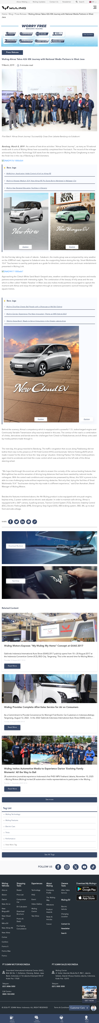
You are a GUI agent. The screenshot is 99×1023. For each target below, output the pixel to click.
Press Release (21, 14)
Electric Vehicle (64, 908)
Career (49, 924)
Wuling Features (11, 820)
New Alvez (6, 933)
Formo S (5, 946)
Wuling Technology (12, 814)
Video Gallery (37, 904)
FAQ (33, 895)
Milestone (50, 905)
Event (34, 899)
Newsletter (65, 928)
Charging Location (64, 915)
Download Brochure (20, 913)
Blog (11, 14)
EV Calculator (22, 907)
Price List (20, 895)
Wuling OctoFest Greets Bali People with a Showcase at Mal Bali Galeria (34, 307)
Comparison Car (21, 901)
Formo (4, 956)
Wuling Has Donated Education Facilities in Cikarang (26, 188)
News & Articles (49, 918)
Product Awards (49, 911)
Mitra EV (5, 923)
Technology (36, 890)
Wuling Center (34, 910)
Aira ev (4, 890)
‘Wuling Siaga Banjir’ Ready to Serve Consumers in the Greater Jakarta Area (36, 321)
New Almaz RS (7, 928)
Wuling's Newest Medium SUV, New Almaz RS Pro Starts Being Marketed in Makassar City (41, 181)
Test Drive (35, 916)
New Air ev (6, 904)
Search (64, 933)
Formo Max (6, 951)
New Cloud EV (6, 917)
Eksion (4, 895)
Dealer (19, 890)
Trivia (7, 832)
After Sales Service (65, 891)
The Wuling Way (50, 899)
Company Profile (50, 891)
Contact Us (65, 924)
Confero (5, 942)
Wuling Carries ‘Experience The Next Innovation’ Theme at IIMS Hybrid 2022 (36, 314)
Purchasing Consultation (21, 927)
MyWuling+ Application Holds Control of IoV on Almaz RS (28, 173)
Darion (4, 899)
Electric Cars (10, 826)
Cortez (4, 937)
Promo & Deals (20, 920)
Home (4, 14)
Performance (10, 839)
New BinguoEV (5, 910)
